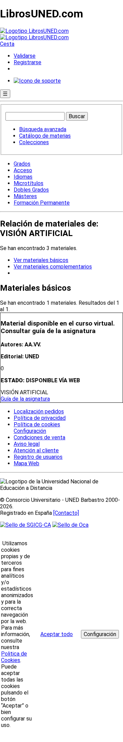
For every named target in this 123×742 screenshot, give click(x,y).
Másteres (25, 196)
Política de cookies (37, 424)
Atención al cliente (36, 450)
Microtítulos (28, 183)
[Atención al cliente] (37, 81)
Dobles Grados (31, 190)
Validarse (25, 56)
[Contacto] (66, 513)
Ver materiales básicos (41, 260)
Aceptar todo (56, 634)
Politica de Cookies (14, 656)
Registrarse (27, 62)
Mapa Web (26, 463)
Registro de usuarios (38, 457)
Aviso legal (27, 444)
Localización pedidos (39, 411)
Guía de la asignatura (25, 399)
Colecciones (34, 142)
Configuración (29, 431)
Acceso (23, 170)
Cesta (7, 44)
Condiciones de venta (39, 437)
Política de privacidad (40, 418)
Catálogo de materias (45, 136)
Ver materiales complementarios (53, 266)
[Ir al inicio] (34, 34)
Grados (22, 164)
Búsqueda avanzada (42, 129)
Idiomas (23, 177)
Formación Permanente (42, 203)
